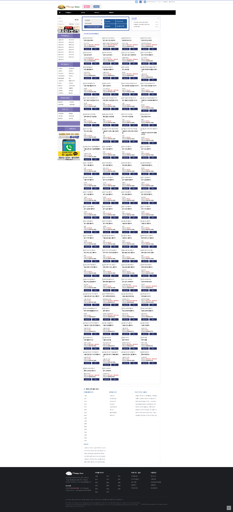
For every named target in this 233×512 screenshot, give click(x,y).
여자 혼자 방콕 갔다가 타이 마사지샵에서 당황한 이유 (95, 456)
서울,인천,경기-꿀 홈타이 (129, 354)
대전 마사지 (71, 42)
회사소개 (153, 476)
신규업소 (60, 68)
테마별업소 (65, 64)
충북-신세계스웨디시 (90, 370)
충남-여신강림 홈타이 (90, 281)
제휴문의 (111, 12)
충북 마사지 (71, 44)
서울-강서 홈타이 (146, 223)
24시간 (59, 83)
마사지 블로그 (135, 479)
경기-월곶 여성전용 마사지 (129, 100)
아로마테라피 (61, 75)
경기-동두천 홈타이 (146, 194)
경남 (85, 438)
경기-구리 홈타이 (146, 209)
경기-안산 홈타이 (146, 149)
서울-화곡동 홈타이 (146, 165)
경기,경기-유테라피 (127, 281)
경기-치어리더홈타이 (147, 55)
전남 (85, 432)
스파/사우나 (61, 80)
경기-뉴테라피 (107, 370)
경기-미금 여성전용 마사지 (148, 85)
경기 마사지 (71, 39)
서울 (85, 395)
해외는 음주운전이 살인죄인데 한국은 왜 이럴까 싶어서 (95, 453)
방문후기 (133, 485)
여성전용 (71, 90)
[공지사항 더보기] (158, 18)
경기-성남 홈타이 (108, 194)
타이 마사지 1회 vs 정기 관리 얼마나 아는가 (95, 450)
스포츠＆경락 (72, 85)
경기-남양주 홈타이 (89, 209)
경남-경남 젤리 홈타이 (128, 267)
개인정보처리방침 (156, 482)
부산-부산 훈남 (88, 131)
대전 (85, 412)
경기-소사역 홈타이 (108, 179)
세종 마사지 (61, 59)
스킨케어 (60, 88)
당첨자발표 (72, 104)
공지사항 (60, 116)
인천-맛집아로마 (88, 40)
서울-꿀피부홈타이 (108, 69)
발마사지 (60, 85)
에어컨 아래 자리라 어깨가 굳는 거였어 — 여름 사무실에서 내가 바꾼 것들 (147, 412)
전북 (85, 429)
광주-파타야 (125, 340)
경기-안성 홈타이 (127, 149)
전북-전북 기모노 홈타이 (110, 267)
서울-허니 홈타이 (127, 238)
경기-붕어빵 (125, 69)
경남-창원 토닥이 (146, 116)
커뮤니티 (96, 12)
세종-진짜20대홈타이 (147, 310)
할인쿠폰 (60, 102)
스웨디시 (60, 71)
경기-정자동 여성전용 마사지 (130, 85)
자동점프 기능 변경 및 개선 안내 (141, 24)
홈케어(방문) (61, 78)
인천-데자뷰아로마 (146, 281)
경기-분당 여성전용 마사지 (91, 100)
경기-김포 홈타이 (108, 209)
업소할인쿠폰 (120, 26)
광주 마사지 (71, 52)
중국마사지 (71, 73)
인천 (85, 401)
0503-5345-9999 (75, 488)
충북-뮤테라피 (145, 354)
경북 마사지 (71, 47)
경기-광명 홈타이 (89, 223)
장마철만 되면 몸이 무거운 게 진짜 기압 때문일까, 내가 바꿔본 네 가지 (147, 415)
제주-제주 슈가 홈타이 (147, 238)
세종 (85, 418)
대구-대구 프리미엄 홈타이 (110, 252)
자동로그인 (61, 24)
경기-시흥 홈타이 (89, 165)
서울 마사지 (61, 39)
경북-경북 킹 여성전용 (90, 116)
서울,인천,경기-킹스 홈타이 (91, 296)
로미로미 (71, 71)
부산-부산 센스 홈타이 (90, 252)
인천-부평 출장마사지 (90, 85)
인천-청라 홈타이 (127, 165)
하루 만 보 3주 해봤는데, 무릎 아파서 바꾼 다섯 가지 (147, 407)
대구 (85, 407)
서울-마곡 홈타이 (89, 179)
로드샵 (83, 12)
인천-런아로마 (88, 55)
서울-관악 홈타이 (127, 223)
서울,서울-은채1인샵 (128, 296)
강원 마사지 (61, 44)
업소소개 (87, 49)
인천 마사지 (61, 42)
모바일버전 (154, 488)
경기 (85, 398)
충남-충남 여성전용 (108, 116)
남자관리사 (60, 93)
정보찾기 (77, 24)
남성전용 (60, 90)
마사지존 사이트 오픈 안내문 (141, 22)
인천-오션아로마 (107, 55)
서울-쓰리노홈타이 (127, 325)
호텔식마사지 (72, 80)
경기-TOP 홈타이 (89, 238)
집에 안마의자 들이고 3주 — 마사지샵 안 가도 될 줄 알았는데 (147, 401)
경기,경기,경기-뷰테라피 (129, 55)
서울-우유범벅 (145, 325)
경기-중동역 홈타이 (127, 179)
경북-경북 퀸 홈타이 (147, 267)
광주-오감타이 (107, 85)
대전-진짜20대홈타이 (128, 310)
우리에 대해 (137, 26)
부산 (85, 404)
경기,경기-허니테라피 (109, 40)
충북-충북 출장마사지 (109, 281)
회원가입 (172, 1)
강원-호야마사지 (127, 40)
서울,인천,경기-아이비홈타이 (92, 354)
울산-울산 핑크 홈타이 (128, 252)
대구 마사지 (71, 54)
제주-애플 (144, 340)
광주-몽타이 (106, 310)
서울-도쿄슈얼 (107, 340)
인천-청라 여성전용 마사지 (110, 100)
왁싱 (70, 78)
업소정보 (107, 21)
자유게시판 (71, 116)
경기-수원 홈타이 (89, 194)
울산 (85, 415)
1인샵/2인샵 (71, 68)
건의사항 (71, 118)
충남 (85, 426)
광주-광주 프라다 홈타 (147, 252)
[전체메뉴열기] (59, 12)
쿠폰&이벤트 (65, 98)
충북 (85, 423)
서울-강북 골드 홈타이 (109, 238)
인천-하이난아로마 (146, 40)
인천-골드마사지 (146, 296)
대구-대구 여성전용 (127, 116)
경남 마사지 (61, 49)
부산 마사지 (61, 57)
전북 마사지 (71, 49)
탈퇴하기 (160, 1)
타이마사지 (60, 73)
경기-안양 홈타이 (108, 149)
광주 (85, 409)
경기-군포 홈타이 (127, 209)
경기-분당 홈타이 (127, 194)
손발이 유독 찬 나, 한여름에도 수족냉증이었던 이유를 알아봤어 (147, 395)
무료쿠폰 (72, 102)
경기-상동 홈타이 (146, 179)
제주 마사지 (71, 57)
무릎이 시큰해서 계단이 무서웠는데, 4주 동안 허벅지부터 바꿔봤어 (147, 398)
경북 (85, 435)
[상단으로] (229, 508)
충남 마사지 (61, 47)
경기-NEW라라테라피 (109, 296)
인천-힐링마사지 (88, 340)
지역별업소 (68, 12)
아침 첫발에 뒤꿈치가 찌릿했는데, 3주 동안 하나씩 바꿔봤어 (147, 404)
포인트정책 (60, 113)
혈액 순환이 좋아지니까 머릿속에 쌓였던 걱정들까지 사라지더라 (95, 462)
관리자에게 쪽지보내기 (151, 1)
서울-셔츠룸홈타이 (108, 325)
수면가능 (71, 83)
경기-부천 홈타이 (108, 223)
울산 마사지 (61, 54)
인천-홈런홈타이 (88, 69)
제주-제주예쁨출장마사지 (91, 310)
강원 (85, 421)
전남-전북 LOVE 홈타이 (90, 267)
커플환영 (71, 88)
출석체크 (60, 118)
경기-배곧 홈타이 (108, 165)
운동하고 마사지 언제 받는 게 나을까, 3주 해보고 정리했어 (147, 409)
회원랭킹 (71, 113)
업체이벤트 (60, 104)
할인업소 (71, 93)
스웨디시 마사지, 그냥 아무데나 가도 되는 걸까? (95, 448)
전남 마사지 (61, 52)
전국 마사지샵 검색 (93, 26)
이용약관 (153, 479)
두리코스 (71, 75)
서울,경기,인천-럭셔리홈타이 (92, 325)
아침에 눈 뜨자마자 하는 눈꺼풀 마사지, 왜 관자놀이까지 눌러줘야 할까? (95, 459)
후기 (96, 49)
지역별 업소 (134, 476)
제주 (85, 440)
